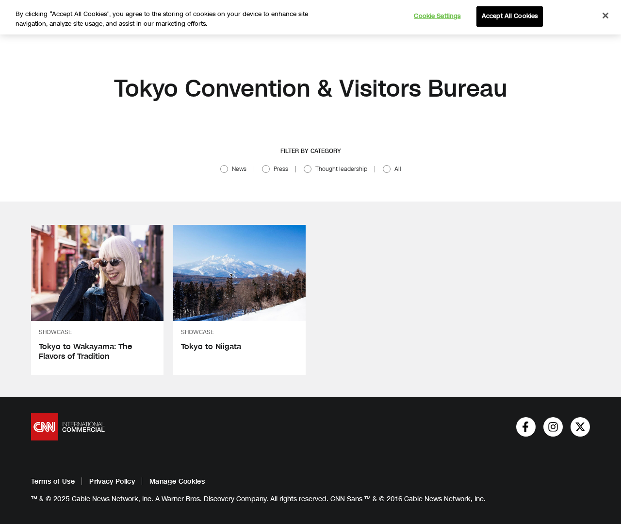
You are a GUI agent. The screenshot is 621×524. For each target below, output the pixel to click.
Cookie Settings (437, 16)
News (239, 169)
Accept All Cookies (510, 16)
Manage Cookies (177, 481)
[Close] (605, 15)
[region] (310, 17)
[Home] (68, 426)
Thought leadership (341, 169)
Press (281, 169)
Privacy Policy (112, 481)
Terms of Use (53, 481)
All (397, 169)
